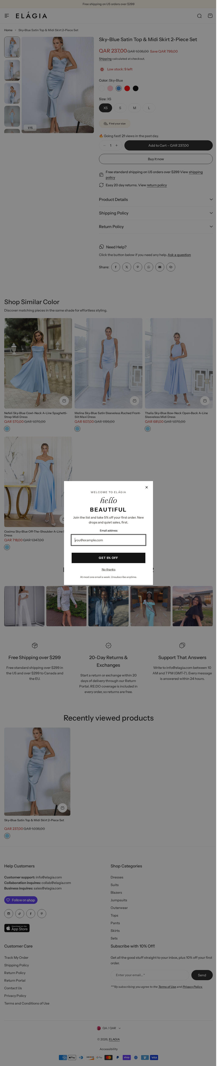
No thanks (107, 569)
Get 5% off (107, 558)
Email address (107, 530)
